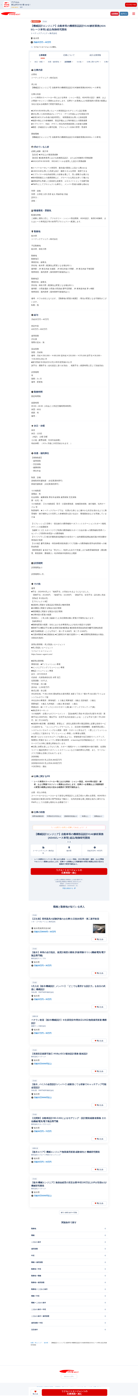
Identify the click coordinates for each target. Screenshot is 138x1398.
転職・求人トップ (36, 1342)
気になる (100, 939)
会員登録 (114, 14)
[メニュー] (133, 13)
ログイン (124, 14)
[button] (70, 4)
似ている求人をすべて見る (69, 1212)
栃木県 (46, 1342)
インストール (131, 5)
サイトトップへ (69, 1376)
